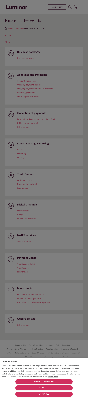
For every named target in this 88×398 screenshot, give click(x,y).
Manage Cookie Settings (44, 381)
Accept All (44, 394)
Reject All (43, 388)
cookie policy (53, 377)
